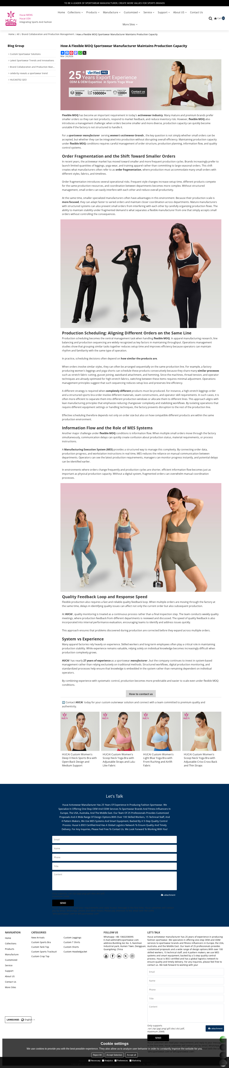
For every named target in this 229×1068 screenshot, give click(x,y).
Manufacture (110, 12)
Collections (74, 12)
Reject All (97, 1055)
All (18, 34)
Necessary (95, 1060)
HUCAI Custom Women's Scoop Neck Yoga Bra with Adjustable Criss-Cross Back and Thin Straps (200, 759)
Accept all (131, 1055)
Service (147, 12)
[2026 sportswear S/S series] (141, 273)
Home (61, 12)
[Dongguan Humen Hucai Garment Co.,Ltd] (11, 18)
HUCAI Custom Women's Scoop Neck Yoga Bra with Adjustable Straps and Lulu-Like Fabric (119, 759)
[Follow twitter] (125, 956)
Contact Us (196, 12)
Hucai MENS (26, 14)
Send (63, 902)
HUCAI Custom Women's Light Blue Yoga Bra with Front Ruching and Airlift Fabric (158, 759)
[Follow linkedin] (119, 956)
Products (91, 12)
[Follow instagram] (132, 956)
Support (162, 12)
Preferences (122, 1060)
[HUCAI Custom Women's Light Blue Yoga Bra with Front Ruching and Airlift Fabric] (161, 731)
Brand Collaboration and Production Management (48, 34)
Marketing (136, 1060)
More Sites (129, 24)
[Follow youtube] (106, 956)
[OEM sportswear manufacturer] (141, 84)
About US (178, 12)
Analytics (109, 1060)
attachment (169, 895)
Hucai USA (25, 18)
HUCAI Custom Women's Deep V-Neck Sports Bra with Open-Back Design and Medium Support (79, 759)
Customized (131, 12)
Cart (220, 18)
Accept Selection (114, 1055)
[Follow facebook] (112, 956)
